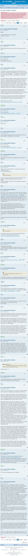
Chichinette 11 (3, 221)
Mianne (2, 64)
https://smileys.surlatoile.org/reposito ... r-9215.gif (10, 113)
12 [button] (13, 23)
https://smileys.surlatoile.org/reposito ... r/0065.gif (10, 291)
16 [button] (21, 23)
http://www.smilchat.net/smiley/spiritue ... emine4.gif (11, 147)
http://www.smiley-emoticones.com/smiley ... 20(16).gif (11, 259)
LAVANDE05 (3, 281)
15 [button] (19, 23)
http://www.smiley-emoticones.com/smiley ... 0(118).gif (12, 195)
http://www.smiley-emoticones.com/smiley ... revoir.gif (11, 102)
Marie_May (2, 150)
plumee (2, 162)
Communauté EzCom (5, 549)
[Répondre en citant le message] (24, 26)
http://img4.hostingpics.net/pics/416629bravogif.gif (11, 457)
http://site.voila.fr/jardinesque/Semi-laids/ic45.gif (10, 236)
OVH (19, 552)
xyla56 (2, 116)
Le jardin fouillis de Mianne (8, 10)
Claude (2, 139)
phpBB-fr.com (16, 548)
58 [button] (24, 23)
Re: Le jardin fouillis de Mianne (9, 29)
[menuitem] (3, 6)
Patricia (2, 41)
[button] (8, 23)
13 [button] (15, 23)
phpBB (11, 547)
